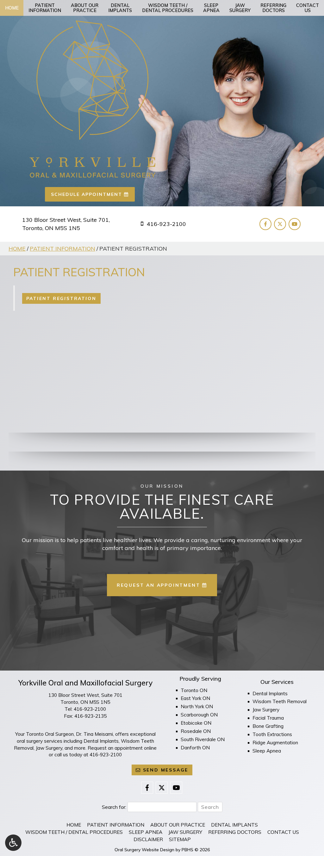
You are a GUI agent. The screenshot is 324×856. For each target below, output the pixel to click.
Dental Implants (270, 693)
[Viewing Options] (13, 842)
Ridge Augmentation (275, 743)
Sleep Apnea (266, 751)
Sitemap (180, 839)
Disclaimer (148, 839)
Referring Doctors (234, 832)
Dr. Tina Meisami (94, 734)
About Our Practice (177, 825)
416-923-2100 (90, 709)
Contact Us (283, 832)
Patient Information (62, 248)
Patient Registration (61, 298)
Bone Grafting (268, 726)
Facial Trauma (268, 718)
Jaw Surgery (265, 710)
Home (12, 7)
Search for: (114, 807)
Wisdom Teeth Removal (279, 701)
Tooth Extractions (272, 734)
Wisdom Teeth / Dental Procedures (74, 832)
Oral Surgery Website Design (144, 850)
